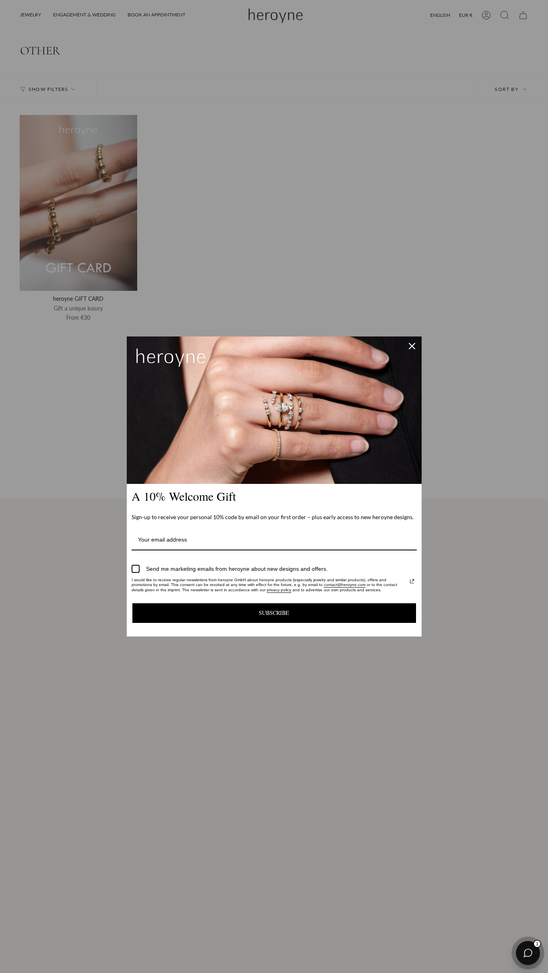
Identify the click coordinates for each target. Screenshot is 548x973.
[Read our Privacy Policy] (412, 581)
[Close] (412, 346)
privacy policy (279, 590)
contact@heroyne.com (344, 584)
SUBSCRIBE (274, 612)
